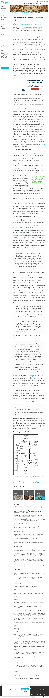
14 (43, 103)
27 (44, 144)
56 (26, 297)
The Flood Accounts (36, 482)
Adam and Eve (3, 8)
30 (23, 158)
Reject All (25, 691)
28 (21, 151)
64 (33, 401)
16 (44, 112)
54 (29, 288)
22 (37, 132)
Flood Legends (26, 12)
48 (31, 247)
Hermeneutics (3, 28)
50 (28, 275)
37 (22, 199)
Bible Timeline (3, 21)
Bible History (3, 15)
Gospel (2, 24)
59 (32, 376)
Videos (31, 3)
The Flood (21, 12)
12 (16, 73)
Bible (18, 12)
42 (24, 230)
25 (20, 141)
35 (16, 194)
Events (29, 3)
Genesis (2, 22)
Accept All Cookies (25, 689)
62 (39, 383)
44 (18, 237)
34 (43, 188)
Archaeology (3, 10)
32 (37, 171)
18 (24, 117)
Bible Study (3, 19)
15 (36, 107)
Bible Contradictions (4, 13)
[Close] (28, 686)
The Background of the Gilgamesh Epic (35, 12)
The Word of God (4, 38)
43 (15, 235)
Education (36, 3)
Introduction (22, 482)
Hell (2, 26)
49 (41, 267)
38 (23, 209)
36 (35, 194)
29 (35, 153)
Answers (23, 3)
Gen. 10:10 (33, 535)
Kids (33, 3)
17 (26, 116)
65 (18, 414)
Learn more (42, 689)
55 (33, 292)
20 (17, 127)
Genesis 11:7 (35, 510)
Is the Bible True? (4, 30)
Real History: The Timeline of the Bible (23, 511)
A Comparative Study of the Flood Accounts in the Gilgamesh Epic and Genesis (28, 24)
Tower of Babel (3, 40)
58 (40, 370)
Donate (39, 3)
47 (17, 245)
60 (35, 378)
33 (27, 178)
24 (29, 137)
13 (34, 103)
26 (25, 142)
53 (35, 287)
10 (23, 60)
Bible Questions (3, 17)
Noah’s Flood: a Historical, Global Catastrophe (4, 34)
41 (38, 223)
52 (15, 285)
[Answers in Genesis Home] (5, 2)
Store (26, 3)
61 (24, 381)
